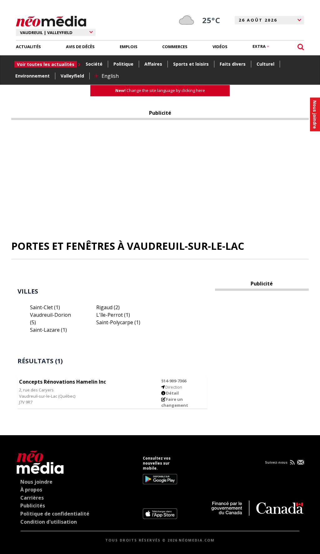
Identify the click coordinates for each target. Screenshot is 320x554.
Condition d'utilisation (48, 521)
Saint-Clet (45, 307)
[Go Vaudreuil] (40, 461)
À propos (31, 489)
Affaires (153, 64)
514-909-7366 (173, 381)
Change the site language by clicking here (160, 90)
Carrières (32, 497)
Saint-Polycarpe (118, 322)
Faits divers (233, 64)
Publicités (32, 505)
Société (94, 64)
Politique (123, 64)
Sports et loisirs (191, 64)
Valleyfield (72, 76)
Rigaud (108, 307)
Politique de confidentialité (54, 513)
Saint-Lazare (48, 329)
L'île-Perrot (113, 314)
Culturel (265, 64)
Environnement (32, 76)
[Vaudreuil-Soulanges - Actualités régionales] (51, 20)
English (110, 76)
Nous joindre (36, 481)
